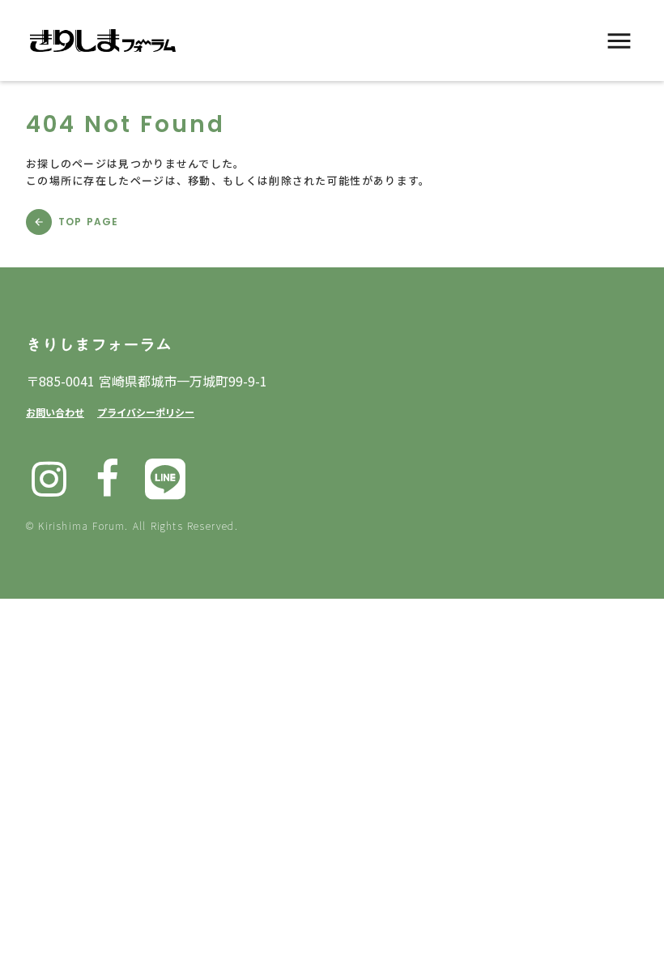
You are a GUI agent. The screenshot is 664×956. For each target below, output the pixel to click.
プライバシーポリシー (145, 412)
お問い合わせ (55, 412)
